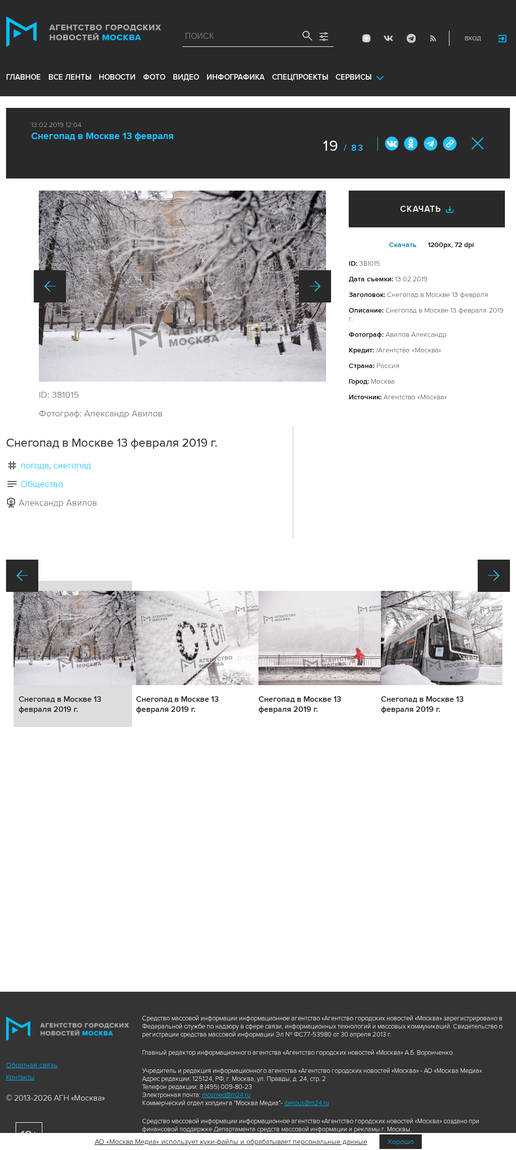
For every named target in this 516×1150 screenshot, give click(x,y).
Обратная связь (31, 1065)
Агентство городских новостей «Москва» (83, 33)
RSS (432, 38)
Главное (23, 77)
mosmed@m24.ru (226, 1095)
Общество (42, 484)
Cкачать (403, 244)
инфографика (236, 77)
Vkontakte (388, 38)
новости (117, 77)
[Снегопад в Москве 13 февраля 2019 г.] (182, 286)
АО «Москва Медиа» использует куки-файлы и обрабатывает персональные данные (231, 1141)
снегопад (72, 465)
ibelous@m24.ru (306, 1103)
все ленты (69, 77)
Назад (50, 286)
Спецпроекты (300, 77)
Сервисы (353, 77)
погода (35, 465)
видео (186, 77)
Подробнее (73, 654)
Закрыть (478, 143)
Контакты (20, 1077)
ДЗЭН (366, 38)
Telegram (410, 38)
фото (154, 77)
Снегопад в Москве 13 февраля (102, 136)
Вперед (315, 286)
